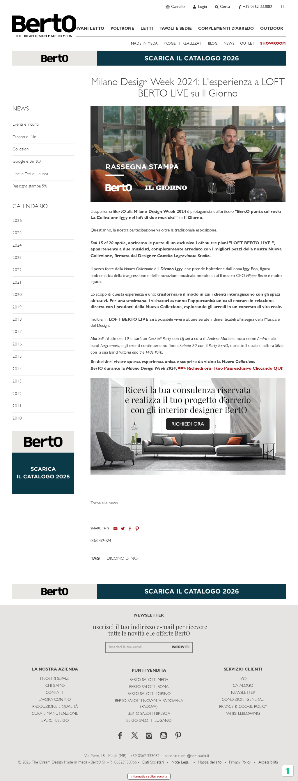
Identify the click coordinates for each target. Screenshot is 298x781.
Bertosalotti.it (44, 25)
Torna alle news (104, 503)
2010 (17, 418)
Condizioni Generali (243, 700)
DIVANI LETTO (88, 29)
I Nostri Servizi (55, 679)
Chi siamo (55, 686)
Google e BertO (27, 161)
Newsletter (243, 693)
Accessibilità (268, 762)
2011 (17, 406)
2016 (17, 344)
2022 (17, 270)
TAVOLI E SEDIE (175, 29)
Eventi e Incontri (26, 124)
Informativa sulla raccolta (149, 776)
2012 (17, 394)
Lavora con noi (55, 700)
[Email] (115, 528)
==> (182, 368)
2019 (17, 307)
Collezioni (21, 149)
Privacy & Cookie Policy (243, 707)
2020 (17, 295)
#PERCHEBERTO (55, 721)
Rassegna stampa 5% (30, 186)
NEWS (229, 43)
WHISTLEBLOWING (243, 714)
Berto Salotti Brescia (149, 714)
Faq (243, 679)
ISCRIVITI (180, 647)
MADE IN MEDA (144, 43)
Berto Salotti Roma (148, 687)
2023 (17, 258)
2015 (17, 356)
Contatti (55, 693)
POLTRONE (122, 29)
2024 (17, 245)
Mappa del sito (209, 762)
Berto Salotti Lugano (148, 721)
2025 (17, 233)
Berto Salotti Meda (149, 680)
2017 (17, 332)
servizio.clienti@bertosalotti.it (188, 756)
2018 (17, 319)
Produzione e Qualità (55, 707)
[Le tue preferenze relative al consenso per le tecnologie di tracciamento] (287, 770)
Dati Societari (153, 762)
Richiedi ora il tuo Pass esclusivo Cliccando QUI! (235, 368)
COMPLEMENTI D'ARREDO (226, 29)
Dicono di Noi (25, 137)
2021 (17, 282)
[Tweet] (122, 528)
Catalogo (243, 686)
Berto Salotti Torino (149, 694)
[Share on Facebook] (130, 528)
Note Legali (180, 762)
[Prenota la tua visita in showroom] (149, 61)
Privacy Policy (240, 762)
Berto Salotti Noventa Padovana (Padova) (149, 704)
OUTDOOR (271, 29)
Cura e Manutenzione (55, 714)
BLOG (213, 43)
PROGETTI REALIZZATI (183, 43)
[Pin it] (137, 528)
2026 (17, 221)
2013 (17, 381)
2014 (17, 369)
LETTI (147, 29)
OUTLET (247, 43)
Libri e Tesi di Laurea (30, 174)
